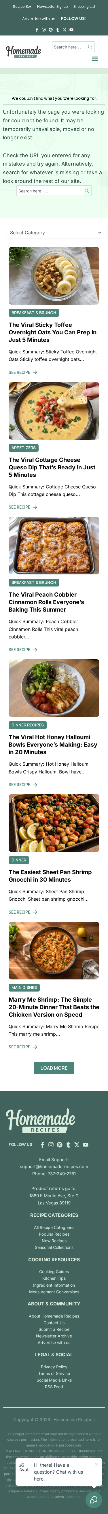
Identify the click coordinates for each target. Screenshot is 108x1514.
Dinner (19, 860)
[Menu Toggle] (94, 58)
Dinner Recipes (28, 725)
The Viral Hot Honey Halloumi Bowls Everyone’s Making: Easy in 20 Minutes (53, 745)
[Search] (90, 47)
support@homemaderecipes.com (54, 1166)
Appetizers (24, 447)
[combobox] (70, 47)
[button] (54, 1068)
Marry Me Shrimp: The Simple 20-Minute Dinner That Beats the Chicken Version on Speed (54, 1007)
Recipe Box (22, 7)
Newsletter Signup (52, 7)
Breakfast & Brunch (34, 312)
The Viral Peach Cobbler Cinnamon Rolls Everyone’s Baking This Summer (46, 602)
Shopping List (84, 7)
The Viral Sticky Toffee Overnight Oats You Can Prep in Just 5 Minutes (52, 332)
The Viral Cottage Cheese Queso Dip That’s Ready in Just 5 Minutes (52, 467)
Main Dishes (24, 987)
